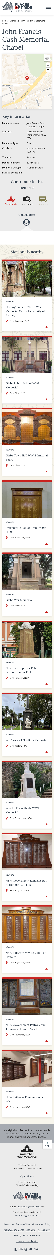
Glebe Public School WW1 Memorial (22, 385)
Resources (8, 1224)
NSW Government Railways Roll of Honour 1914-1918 (26, 882)
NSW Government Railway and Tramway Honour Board (26, 1027)
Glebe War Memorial (19, 600)
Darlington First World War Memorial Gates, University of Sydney (25, 311)
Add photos (27, 204)
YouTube (31, 1249)
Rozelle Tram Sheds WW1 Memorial (22, 810)
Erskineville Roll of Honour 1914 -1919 (26, 530)
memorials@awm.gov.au (29, 1206)
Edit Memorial (11, 204)
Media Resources (31, 1235)
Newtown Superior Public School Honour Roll (22, 670)
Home (5, 20)
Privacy (17, 1235)
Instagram (26, 1249)
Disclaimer (31, 1229)
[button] (48, 7)
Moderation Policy (41, 1224)
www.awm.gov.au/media (27, 1215)
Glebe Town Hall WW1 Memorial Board (27, 457)
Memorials (14, 20)
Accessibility (44, 1229)
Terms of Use (23, 1224)
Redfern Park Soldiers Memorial (26, 740)
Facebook (16, 1249)
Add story (43, 204)
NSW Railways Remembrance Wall (25, 1099)
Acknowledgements (14, 1229)
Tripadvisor (21, 1249)
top (48, 1146)
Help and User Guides (27, 1241)
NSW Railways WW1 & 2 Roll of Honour (26, 955)
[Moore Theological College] (26, 222)
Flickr (37, 1249)
